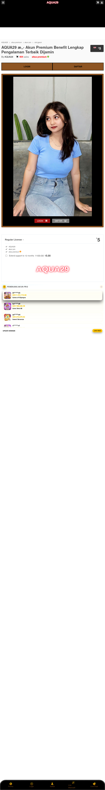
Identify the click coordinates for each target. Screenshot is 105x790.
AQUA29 (4, 42)
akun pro (28, 42)
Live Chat (94, 786)
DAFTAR (78, 66)
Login (32, 786)
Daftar (52, 786)
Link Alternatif (71, 786)
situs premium (16, 42)
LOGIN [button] (40, 220)
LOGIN (27, 66)
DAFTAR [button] (58, 220)
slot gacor (38, 42)
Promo (10, 786)
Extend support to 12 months (30, 255)
